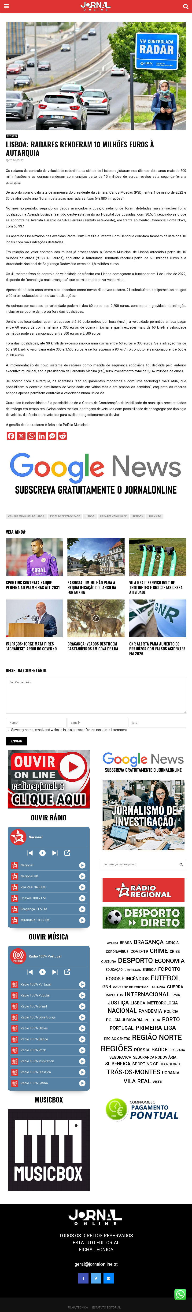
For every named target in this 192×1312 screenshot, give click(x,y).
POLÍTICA (152, 1020)
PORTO (171, 1019)
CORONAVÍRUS (117, 952)
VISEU (157, 1082)
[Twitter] (96, 1278)
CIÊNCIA (172, 943)
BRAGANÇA (149, 942)
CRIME (159, 950)
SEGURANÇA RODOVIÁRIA (154, 1057)
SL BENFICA (117, 1064)
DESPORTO (135, 960)
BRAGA (126, 942)
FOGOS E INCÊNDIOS (127, 979)
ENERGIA (149, 970)
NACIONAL (122, 1010)
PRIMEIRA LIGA (156, 1027)
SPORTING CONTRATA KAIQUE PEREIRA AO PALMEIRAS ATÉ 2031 (33, 585)
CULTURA (108, 962)
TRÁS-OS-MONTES (133, 1072)
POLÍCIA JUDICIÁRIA (124, 1020)
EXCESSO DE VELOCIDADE (65, 516)
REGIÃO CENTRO (117, 1039)
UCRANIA (171, 1072)
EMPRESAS (133, 970)
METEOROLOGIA (162, 1003)
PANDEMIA (150, 1011)
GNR (106, 986)
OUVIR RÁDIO (48, 817)
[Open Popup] (67, 853)
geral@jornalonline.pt (96, 1264)
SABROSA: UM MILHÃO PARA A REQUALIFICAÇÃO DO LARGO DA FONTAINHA (91, 587)
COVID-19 (139, 951)
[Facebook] (83, 1278)
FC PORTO (169, 969)
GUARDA (158, 987)
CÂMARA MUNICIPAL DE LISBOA (26, 516)
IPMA (176, 995)
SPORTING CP (145, 1063)
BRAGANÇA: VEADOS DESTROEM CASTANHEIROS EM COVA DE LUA (92, 646)
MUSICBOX (49, 1099)
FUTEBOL (165, 978)
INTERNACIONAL (147, 994)
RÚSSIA (142, 1050)
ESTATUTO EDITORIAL (96, 1242)
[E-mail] (108, 1278)
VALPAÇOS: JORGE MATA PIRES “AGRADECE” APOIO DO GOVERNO (31, 646)
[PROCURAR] (181, 864)
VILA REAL (137, 1081)
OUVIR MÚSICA (48, 936)
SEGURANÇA (120, 1057)
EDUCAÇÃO (114, 970)
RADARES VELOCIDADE (113, 516)
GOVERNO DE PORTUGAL (131, 987)
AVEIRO (112, 943)
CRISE (175, 951)
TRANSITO (155, 516)
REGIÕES (12, 136)
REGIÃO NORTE (157, 1037)
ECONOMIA (170, 960)
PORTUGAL (122, 1028)
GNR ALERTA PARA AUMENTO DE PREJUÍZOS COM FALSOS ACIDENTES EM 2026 (157, 648)
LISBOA (90, 516)
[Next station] (30, 853)
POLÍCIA (171, 1011)
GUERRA (175, 986)
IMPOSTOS (114, 995)
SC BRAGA (177, 1050)
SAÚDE (159, 1050)
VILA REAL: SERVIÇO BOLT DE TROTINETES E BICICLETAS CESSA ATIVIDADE (156, 587)
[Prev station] (55, 853)
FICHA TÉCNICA (96, 1249)
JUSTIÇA (118, 1003)
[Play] (42, 853)
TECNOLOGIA (170, 1064)
